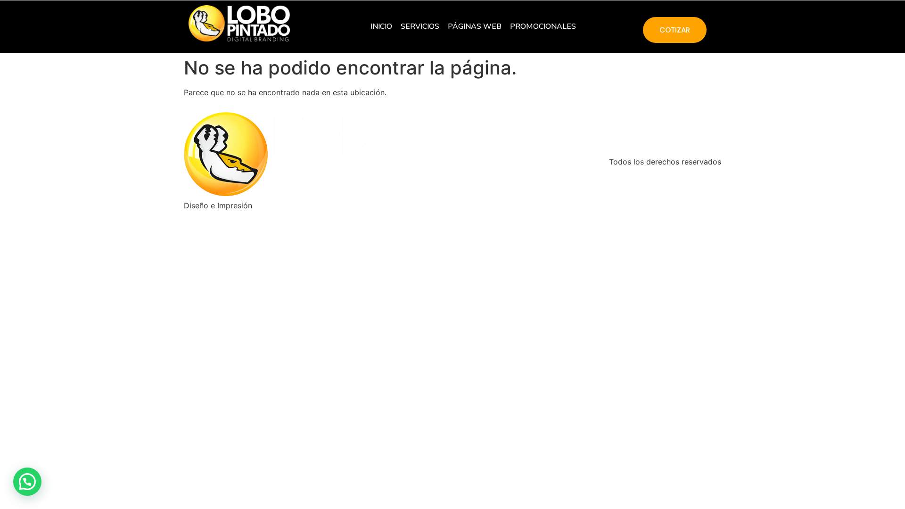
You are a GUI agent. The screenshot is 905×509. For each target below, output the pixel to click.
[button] (27, 482)
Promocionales (543, 26)
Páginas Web (475, 26)
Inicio (381, 26)
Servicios (420, 26)
